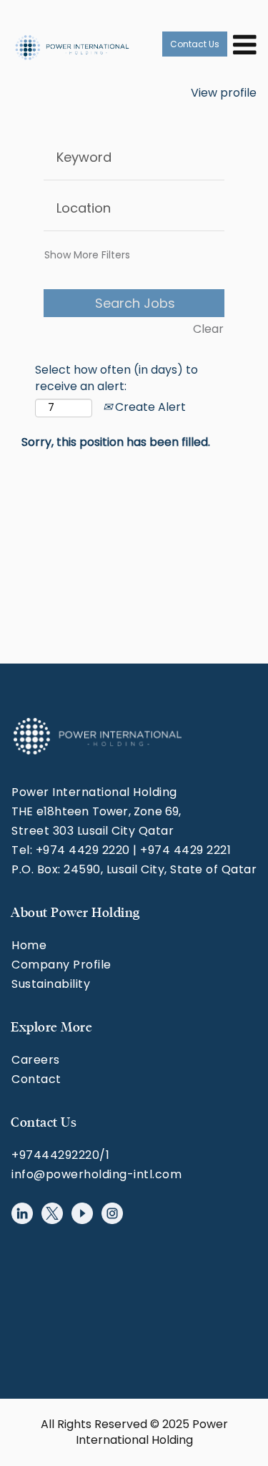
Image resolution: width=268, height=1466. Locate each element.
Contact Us (194, 44)
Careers (35, 1060)
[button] (242, 44)
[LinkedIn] (22, 1213)
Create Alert (149, 407)
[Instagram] (112, 1213)
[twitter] (52, 1213)
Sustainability (50, 984)
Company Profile (61, 964)
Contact (36, 1079)
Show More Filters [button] (87, 255)
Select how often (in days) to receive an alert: (116, 378)
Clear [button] (208, 329)
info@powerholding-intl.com (96, 1174)
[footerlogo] (97, 736)
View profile (224, 92)
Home (28, 945)
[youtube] (82, 1213)
